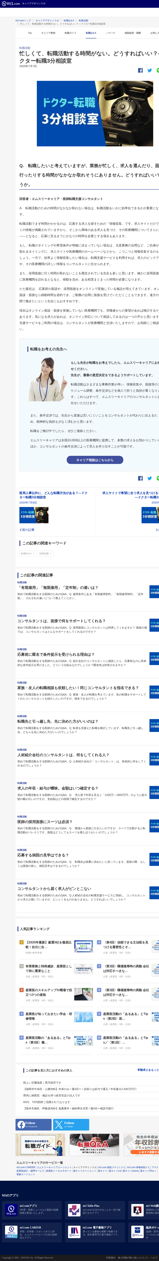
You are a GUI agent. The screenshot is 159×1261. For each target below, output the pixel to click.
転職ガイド (70, 33)
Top (30, 33)
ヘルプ (153, 1257)
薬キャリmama (131, 1170)
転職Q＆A (69, 20)
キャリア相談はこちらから (95, 459)
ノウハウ (110, 33)
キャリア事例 (48, 33)
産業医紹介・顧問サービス (30, 1170)
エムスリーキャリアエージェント (54, 1167)
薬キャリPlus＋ (148, 1170)
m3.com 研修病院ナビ (138, 1167)
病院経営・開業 (133, 33)
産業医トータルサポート (59, 1170)
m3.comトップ (23, 20)
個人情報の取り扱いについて (133, 1257)
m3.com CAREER (25, 1167)
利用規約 (111, 1257)
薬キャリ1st (115, 1170)
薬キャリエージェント (84, 1170)
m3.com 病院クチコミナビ (112, 1167)
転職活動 (83, 20)
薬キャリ (102, 1170)
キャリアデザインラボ (47, 20)
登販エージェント (25, 1174)
